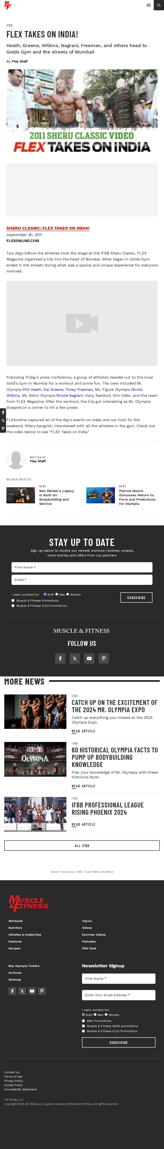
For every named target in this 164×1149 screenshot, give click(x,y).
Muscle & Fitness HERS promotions (112, 1026)
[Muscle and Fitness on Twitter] (75, 658)
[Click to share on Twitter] (3, 420)
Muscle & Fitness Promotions (37, 600)
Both (50, 594)
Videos (87, 927)
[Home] (7, 7)
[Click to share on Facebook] (3, 412)
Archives (15, 972)
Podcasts (89, 941)
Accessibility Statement (20, 1089)
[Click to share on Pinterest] (3, 429)
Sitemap (15, 979)
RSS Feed (89, 948)
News (43, 486)
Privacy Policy (13, 1080)
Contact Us (11, 1072)
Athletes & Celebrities (25, 934)
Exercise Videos (93, 934)
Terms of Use (13, 1076)
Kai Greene (53, 389)
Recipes (14, 948)
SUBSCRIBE (136, 597)
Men (62, 594)
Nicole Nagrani (69, 395)
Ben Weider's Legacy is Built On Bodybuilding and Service (56, 497)
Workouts (16, 921)
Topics (87, 921)
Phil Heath (32, 389)
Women (75, 594)
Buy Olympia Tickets (24, 966)
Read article (84, 731)
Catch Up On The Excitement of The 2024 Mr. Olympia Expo (115, 705)
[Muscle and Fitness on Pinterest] (104, 658)
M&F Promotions (99, 1021)
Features (15, 941)
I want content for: (25, 594)
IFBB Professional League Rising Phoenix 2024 (108, 808)
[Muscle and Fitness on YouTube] (89, 658)
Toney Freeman (79, 389)
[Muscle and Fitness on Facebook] (60, 658)
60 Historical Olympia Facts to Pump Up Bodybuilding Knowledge (115, 757)
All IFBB (82, 845)
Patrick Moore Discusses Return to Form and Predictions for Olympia (137, 497)
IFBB (9, 25)
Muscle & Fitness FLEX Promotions (41, 605)
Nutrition (15, 927)
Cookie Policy (13, 1085)
